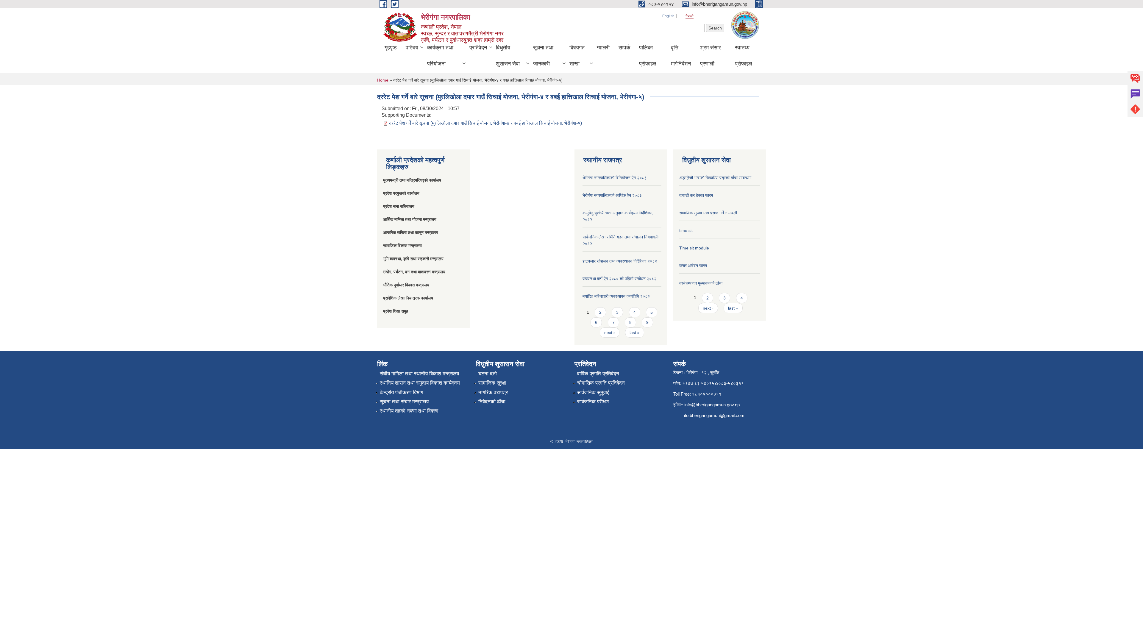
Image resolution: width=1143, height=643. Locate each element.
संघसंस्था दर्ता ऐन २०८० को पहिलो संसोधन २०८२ (619, 278)
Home (382, 80)
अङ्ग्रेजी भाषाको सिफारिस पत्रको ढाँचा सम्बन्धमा (715, 177)
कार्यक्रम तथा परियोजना (440, 56)
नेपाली (690, 16)
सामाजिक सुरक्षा (492, 383)
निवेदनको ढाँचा (491, 402)
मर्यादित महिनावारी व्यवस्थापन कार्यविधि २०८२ (616, 296)
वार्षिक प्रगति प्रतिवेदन (598, 374)
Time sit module (694, 248)
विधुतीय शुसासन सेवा (508, 56)
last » (635, 332)
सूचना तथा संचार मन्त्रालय (404, 402)
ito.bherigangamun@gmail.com (714, 415)
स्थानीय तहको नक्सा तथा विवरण (409, 411)
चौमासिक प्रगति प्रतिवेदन (601, 383)
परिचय (412, 48)
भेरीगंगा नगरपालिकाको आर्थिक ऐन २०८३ (612, 195)
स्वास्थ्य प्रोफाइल (743, 56)
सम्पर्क (624, 48)
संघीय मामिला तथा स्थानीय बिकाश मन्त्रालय (419, 374)
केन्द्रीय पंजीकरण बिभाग (401, 392)
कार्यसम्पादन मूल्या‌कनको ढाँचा (700, 283)
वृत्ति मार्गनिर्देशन (681, 56)
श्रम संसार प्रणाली (710, 56)
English (668, 16)
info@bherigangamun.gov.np (712, 404)
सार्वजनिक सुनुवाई (593, 392)
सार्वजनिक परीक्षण (593, 402)
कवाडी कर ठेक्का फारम (696, 195)
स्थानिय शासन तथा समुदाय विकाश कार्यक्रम (420, 383)
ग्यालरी (603, 48)
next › (609, 332)
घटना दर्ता (487, 374)
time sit (686, 230)
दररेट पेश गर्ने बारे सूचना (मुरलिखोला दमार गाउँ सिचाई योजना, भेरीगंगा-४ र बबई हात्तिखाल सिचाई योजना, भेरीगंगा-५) (485, 123)
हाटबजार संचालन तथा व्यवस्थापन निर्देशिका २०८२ (620, 261)
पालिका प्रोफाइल (647, 56)
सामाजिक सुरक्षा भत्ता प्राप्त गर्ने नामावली (708, 212)
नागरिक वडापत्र (493, 392)
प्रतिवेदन (478, 48)
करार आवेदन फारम (693, 265)
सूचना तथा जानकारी (543, 56)
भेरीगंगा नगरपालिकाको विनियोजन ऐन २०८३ (615, 177)
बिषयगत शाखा (577, 56)
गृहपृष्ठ (391, 48)
